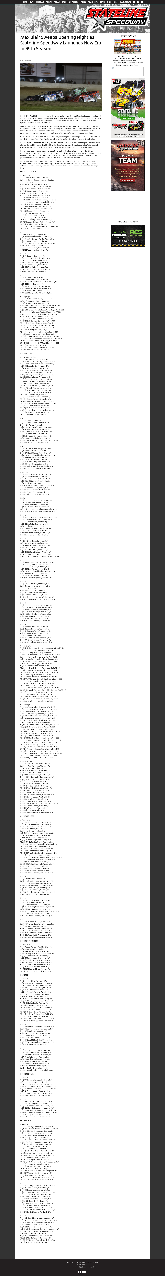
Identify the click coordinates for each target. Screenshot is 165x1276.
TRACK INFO (93, 2)
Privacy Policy (82, 1264)
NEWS (31, 2)
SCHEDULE (40, 2)
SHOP (109, 2)
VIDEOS (83, 2)
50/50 (102, 2)
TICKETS (75, 2)
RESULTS (57, 2)
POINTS (49, 2)
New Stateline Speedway (128, 217)
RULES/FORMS (125, 2)
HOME (24, 2)
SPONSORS (66, 2)
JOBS (115, 2)
